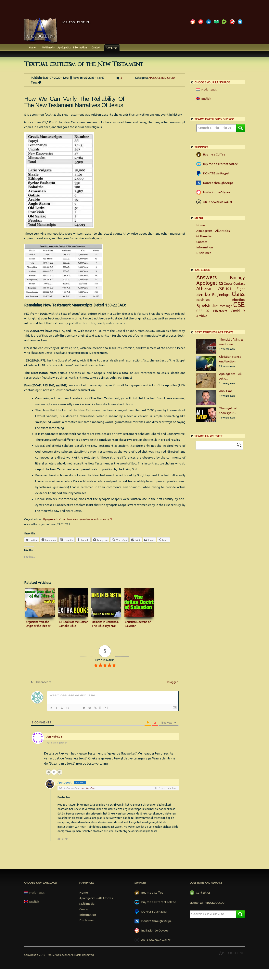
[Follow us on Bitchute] (233, 24)
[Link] (95, 708)
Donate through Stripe (218, 182)
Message (226, 306)
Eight (241, 289)
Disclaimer (203, 253)
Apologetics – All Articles (213, 230)
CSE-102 (203, 311)
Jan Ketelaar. (55, 736)
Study (171, 77)
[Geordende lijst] (73, 708)
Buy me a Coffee (214, 154)
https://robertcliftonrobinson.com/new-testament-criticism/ (75, 519)
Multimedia (48, 47)
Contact (96, 47)
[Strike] (67, 708)
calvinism (203, 299)
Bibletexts (220, 311)
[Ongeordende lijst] (78, 708)
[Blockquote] (84, 708)
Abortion (238, 299)
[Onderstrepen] (62, 708)
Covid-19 (238, 311)
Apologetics (64, 47)
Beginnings (220, 295)
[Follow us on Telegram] (241, 24)
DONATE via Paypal (216, 173)
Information (80, 47)
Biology (237, 277)
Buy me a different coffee (220, 164)
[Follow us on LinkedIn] (209, 24)
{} (100, 707)
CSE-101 (224, 289)
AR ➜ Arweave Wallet (217, 201)
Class (238, 294)
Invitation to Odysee (216, 192)
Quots (228, 283)
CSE (239, 304)
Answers (206, 277)
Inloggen (172, 682)
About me (226, 391)
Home (32, 47)
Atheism (204, 288)
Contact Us (203, 892)
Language (112, 47)
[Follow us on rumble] (225, 24)
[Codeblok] (89, 708)
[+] (106, 707)
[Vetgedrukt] (51, 708)
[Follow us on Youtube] (201, 24)
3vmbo (203, 294)
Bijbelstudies (207, 305)
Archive (201, 316)
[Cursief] (56, 708)
